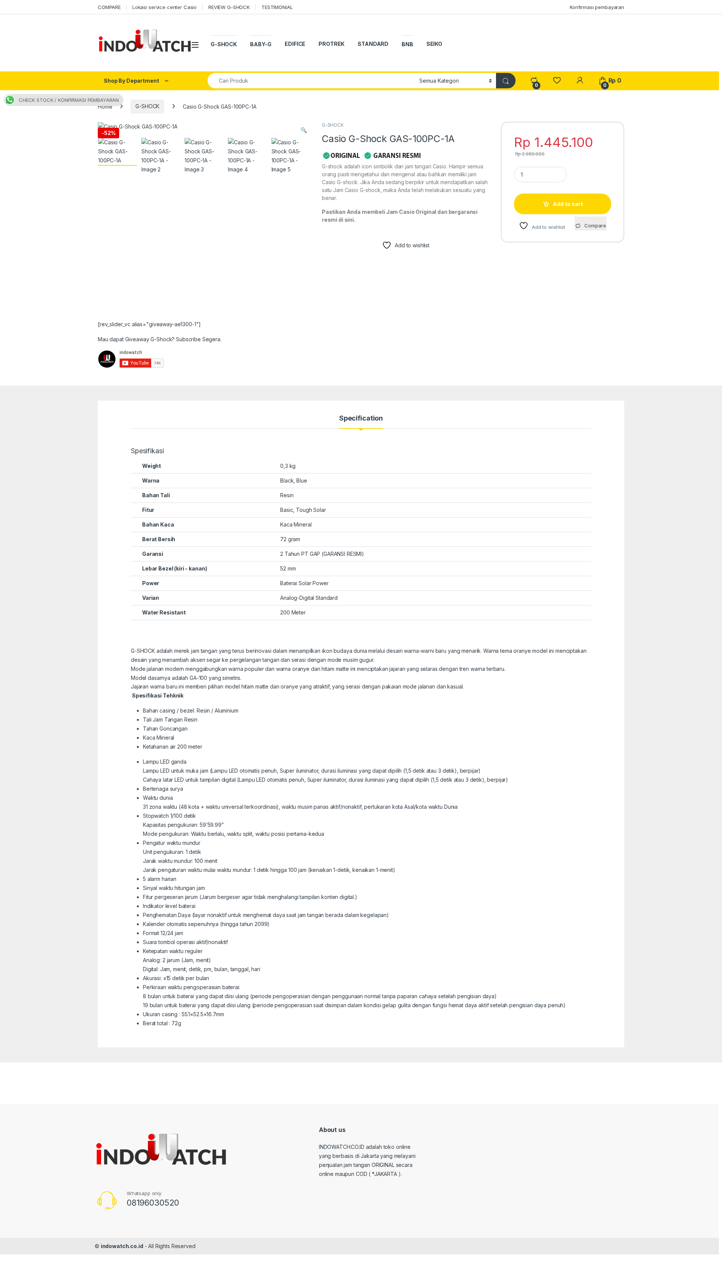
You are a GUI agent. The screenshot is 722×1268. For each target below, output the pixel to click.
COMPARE (109, 7)
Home (105, 106)
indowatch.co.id (122, 1246)
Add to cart (568, 204)
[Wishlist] (556, 80)
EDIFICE (295, 44)
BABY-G (261, 44)
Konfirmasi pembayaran (597, 7)
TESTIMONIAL (277, 7)
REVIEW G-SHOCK (229, 7)
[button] (303, 130)
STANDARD (373, 44)
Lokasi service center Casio (164, 7)
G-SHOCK (224, 44)
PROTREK (331, 44)
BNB (407, 44)
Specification (361, 418)
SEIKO (434, 44)
